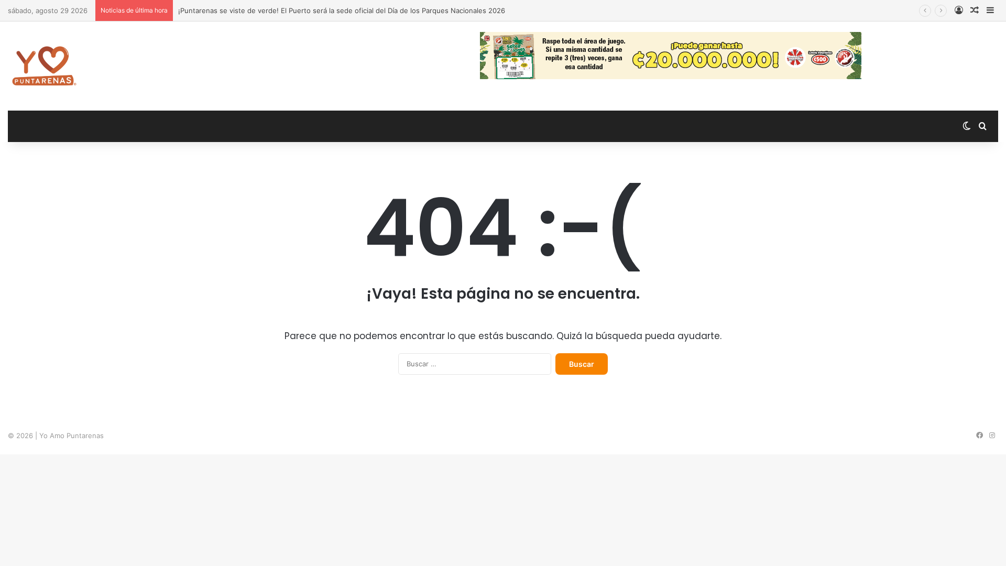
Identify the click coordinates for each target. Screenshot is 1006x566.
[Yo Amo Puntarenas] (44, 66)
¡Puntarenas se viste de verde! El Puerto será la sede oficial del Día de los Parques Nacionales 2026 (341, 10)
